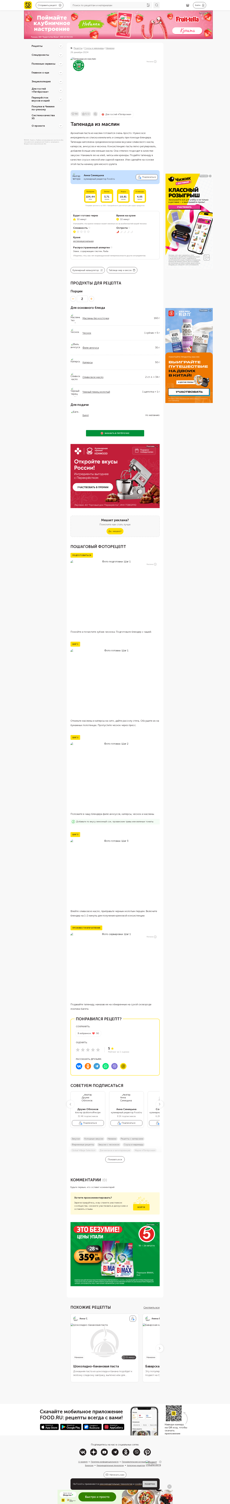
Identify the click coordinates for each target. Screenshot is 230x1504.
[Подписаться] (132, 1319)
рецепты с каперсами (132, 1138)
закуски (76, 1138)
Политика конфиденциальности (105, 1462)
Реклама (150, 62)
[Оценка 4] (92, 1050)
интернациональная (83, 241)
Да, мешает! (114, 531)
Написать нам (117, 1474)
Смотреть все (152, 1307)
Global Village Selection (83, 1150)
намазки (112, 1138)
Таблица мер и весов (120, 270)
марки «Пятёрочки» (145, 1150)
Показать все (115, 1159)
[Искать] (156, 5)
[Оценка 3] (87, 1050)
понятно (150, 1484)
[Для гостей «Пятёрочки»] (61, 90)
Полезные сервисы (43, 63)
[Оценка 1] (77, 1050)
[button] (70, 1104)
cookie (138, 1484)
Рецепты (37, 45)
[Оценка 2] (82, 1050)
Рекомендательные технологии (110, 1465)
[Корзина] (187, 5)
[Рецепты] (61, 46)
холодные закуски (93, 1138)
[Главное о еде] (61, 72)
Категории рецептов (136, 1465)
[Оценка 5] (98, 1050)
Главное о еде (40, 72)
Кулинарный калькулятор (86, 270)
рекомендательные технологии (116, 1484)
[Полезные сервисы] (61, 64)
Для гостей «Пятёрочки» (40, 90)
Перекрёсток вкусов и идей (41, 99)
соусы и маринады (133, 1144)
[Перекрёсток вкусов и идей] (61, 99)
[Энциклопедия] (61, 81)
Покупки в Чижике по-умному (43, 108)
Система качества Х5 (43, 117)
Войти (141, 1207)
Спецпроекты (40, 54)
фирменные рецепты (83, 1144)
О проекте (38, 125)
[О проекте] (61, 126)
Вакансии (89, 1465)
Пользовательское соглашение (135, 1462)
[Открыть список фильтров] (148, 5)
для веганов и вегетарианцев (115, 1150)
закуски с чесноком (108, 1144)
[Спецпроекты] (61, 55)
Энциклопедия (41, 81)
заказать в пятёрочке (116, 433)
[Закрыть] (160, 1462)
